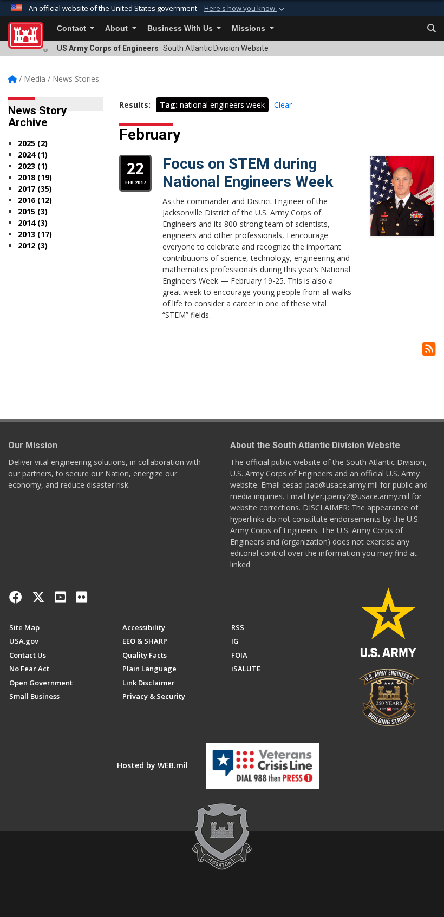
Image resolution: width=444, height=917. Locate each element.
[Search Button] (431, 28)
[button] (245, 8)
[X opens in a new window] (38, 597)
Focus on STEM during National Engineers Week (247, 173)
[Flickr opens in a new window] (81, 597)
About (117, 28)
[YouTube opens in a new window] (60, 597)
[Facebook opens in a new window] (15, 597)
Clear (283, 105)
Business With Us (181, 28)
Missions (249, 28)
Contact (72, 28)
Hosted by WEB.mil (152, 765)
